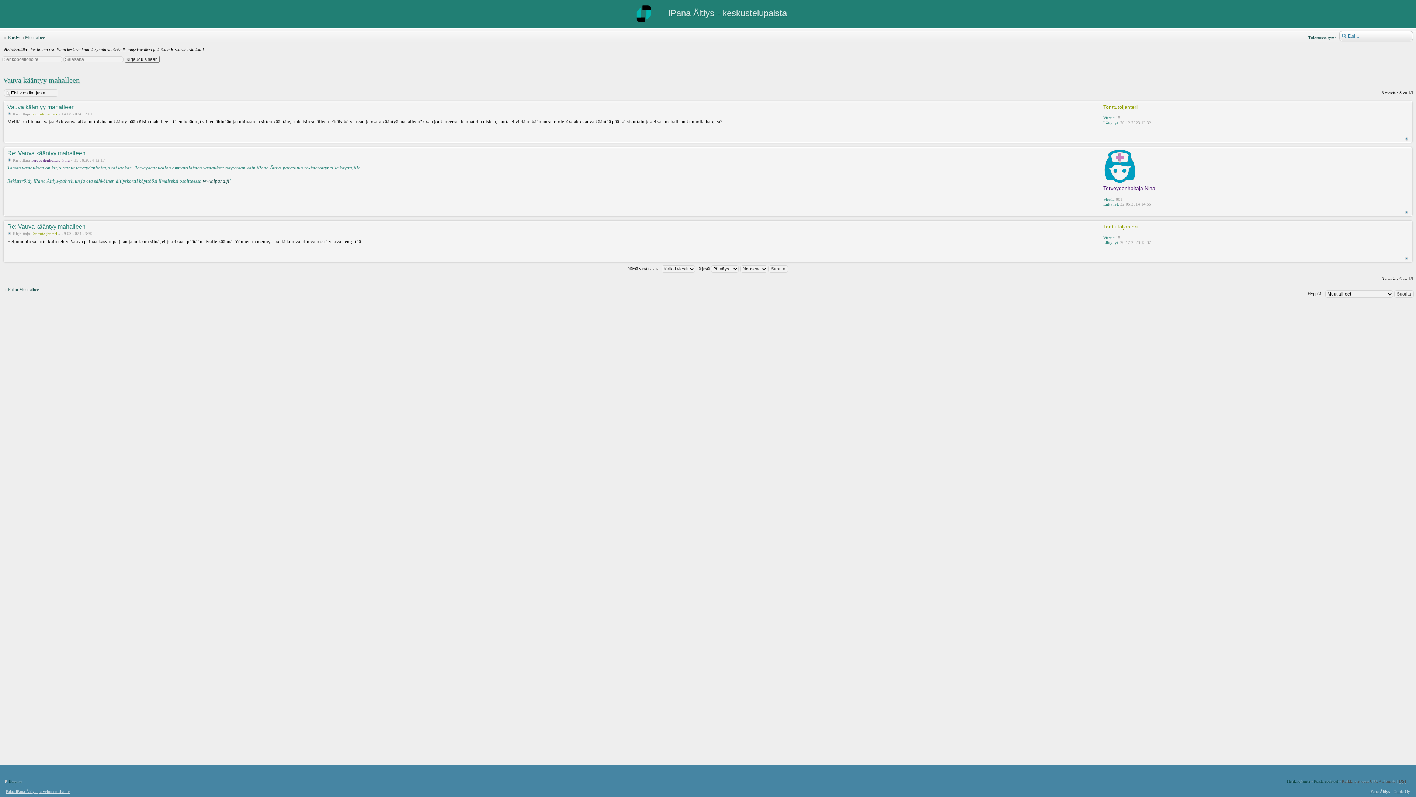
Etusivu (14, 37)
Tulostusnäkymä (1322, 37)
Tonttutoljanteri (44, 114)
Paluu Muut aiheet (24, 289)
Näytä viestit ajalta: (645, 268)
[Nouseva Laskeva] (764, 268)
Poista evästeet (1326, 781)
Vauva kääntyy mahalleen (41, 80)
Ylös (1407, 139)
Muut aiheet (35, 37)
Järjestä (704, 268)
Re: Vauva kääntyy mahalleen (46, 153)
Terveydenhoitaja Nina (50, 160)
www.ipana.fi (216, 181)
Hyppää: (1315, 293)
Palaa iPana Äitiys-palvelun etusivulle (38, 791)
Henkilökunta (1298, 781)
